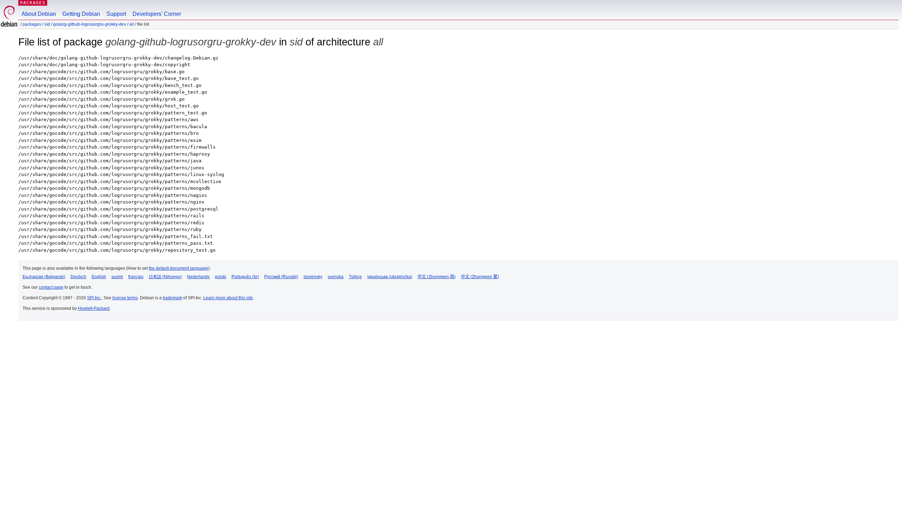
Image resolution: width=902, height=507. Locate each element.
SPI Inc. (94, 297)
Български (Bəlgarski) (44, 276)
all (131, 24)
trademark (172, 297)
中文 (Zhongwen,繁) (480, 276)
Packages (32, 2)
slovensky (312, 276)
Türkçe (355, 276)
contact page (51, 287)
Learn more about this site (228, 297)
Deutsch (78, 276)
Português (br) (245, 276)
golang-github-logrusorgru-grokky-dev (89, 24)
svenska (336, 276)
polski (220, 276)
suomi (117, 276)
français (135, 276)
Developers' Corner (156, 14)
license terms (125, 297)
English (99, 276)
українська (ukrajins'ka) (389, 276)
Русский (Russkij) (281, 276)
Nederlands (198, 276)
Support (116, 14)
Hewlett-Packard (94, 308)
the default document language (178, 268)
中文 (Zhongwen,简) (437, 276)
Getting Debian (81, 14)
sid (47, 24)
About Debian (38, 14)
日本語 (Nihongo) (165, 276)
